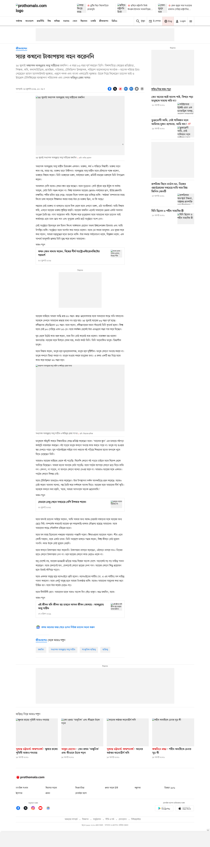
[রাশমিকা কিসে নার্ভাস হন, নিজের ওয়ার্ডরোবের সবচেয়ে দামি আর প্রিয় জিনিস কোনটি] (185, 199)
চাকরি (93, 21)
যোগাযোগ (123, 819)
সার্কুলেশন (97, 819)
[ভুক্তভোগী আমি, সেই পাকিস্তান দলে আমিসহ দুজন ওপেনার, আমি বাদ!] (185, 131)
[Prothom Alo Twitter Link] (27, 808)
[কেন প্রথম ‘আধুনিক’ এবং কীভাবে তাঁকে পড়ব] (82, 732)
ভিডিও (114, 21)
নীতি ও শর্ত (110, 819)
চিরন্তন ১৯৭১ (169, 787)
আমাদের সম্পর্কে (71, 819)
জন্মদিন (41, 649)
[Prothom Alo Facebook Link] (19, 808)
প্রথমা (48, 793)
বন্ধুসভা (138, 787)
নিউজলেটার (136, 819)
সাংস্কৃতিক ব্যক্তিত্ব (89, 649)
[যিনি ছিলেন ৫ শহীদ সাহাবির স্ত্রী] (185, 218)
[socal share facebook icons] (110, 90)
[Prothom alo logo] (30, 778)
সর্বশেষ (19, 21)
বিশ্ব (49, 21)
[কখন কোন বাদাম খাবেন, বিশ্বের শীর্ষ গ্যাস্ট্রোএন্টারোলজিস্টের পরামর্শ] (116, 253)
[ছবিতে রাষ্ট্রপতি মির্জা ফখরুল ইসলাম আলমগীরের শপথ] (122, 8)
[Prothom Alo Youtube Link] (42, 808)
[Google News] (48, 808)
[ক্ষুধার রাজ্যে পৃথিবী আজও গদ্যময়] (37, 732)
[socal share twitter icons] (115, 90)
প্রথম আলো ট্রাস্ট (111, 787)
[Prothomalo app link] (164, 808)
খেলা (75, 21)
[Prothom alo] (35, 8)
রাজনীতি (40, 21)
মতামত (66, 21)
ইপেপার (19, 793)
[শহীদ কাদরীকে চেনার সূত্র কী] (173, 732)
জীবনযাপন (103, 21)
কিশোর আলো (51, 787)
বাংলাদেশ (29, 21)
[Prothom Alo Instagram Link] (34, 808)
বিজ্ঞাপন (85, 819)
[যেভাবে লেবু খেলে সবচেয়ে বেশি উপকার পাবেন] (116, 504)
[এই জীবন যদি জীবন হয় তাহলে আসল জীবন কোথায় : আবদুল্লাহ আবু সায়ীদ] (116, 607)
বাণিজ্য (57, 21)
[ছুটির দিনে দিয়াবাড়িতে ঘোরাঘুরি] (81, 8)
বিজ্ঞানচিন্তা (79, 787)
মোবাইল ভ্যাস (81, 793)
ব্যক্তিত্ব (105, 649)
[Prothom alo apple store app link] (184, 808)
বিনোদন (84, 21)
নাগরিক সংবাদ (22, 787)
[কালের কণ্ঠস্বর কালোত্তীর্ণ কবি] (128, 732)
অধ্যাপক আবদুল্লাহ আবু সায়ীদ (63, 649)
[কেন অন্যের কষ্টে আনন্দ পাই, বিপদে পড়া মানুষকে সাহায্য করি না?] (185, 108)
